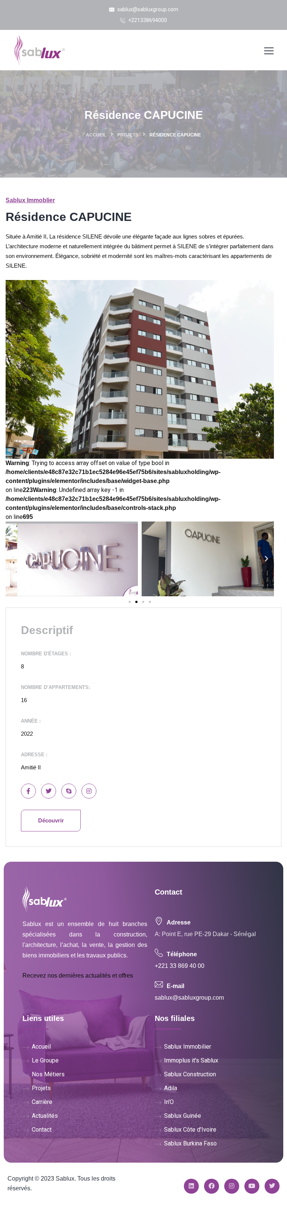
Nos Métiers (48, 1074)
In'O (169, 1101)
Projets (127, 135)
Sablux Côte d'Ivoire (190, 1129)
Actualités (45, 1115)
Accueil (96, 135)
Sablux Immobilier (187, 1046)
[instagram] (231, 1186)
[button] (130, 602)
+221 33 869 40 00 (179, 966)
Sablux (65, 1178)
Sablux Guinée (182, 1115)
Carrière (42, 1101)
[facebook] (211, 1186)
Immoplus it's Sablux (191, 1060)
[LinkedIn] (191, 1186)
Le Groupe (45, 1060)
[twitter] (272, 1186)
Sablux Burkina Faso (190, 1143)
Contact (42, 1129)
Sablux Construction (190, 1074)
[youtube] (251, 1186)
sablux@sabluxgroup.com (147, 9)
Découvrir (51, 820)
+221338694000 (147, 20)
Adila (170, 1088)
